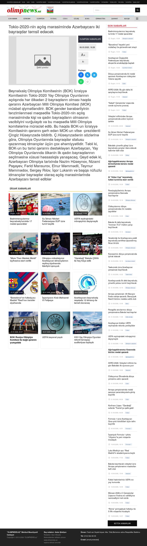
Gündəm (26, 19)
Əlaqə (126, 19)
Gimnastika (100, 19)
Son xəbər (12, 19)
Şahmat (114, 19)
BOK (23, 2)
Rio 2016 (121, 2)
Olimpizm (40, 19)
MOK (32, 2)
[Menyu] (137, 18)
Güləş (76, 19)
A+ (83, 54)
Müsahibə (105, 2)
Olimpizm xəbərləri (13, 2)
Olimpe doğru (95, 2)
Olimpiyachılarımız (68, 2)
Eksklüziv (113, 2)
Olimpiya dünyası (82, 2)
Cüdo (65, 19)
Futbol (54, 19)
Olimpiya (128, 2)
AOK (28, 2)
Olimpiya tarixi (41, 2)
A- (83, 61)
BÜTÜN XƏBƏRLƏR (122, 523)
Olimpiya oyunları (54, 2)
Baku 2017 (136, 2)
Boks (87, 19)
